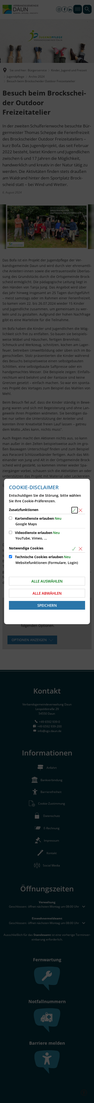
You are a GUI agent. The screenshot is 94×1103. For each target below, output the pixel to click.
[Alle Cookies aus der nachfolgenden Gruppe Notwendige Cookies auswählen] (75, 549)
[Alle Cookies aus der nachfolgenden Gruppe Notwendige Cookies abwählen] (81, 549)
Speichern (47, 605)
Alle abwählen (47, 593)
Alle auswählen (47, 581)
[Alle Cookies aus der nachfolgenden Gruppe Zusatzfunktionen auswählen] (75, 510)
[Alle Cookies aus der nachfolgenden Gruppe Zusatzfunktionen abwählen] (81, 510)
